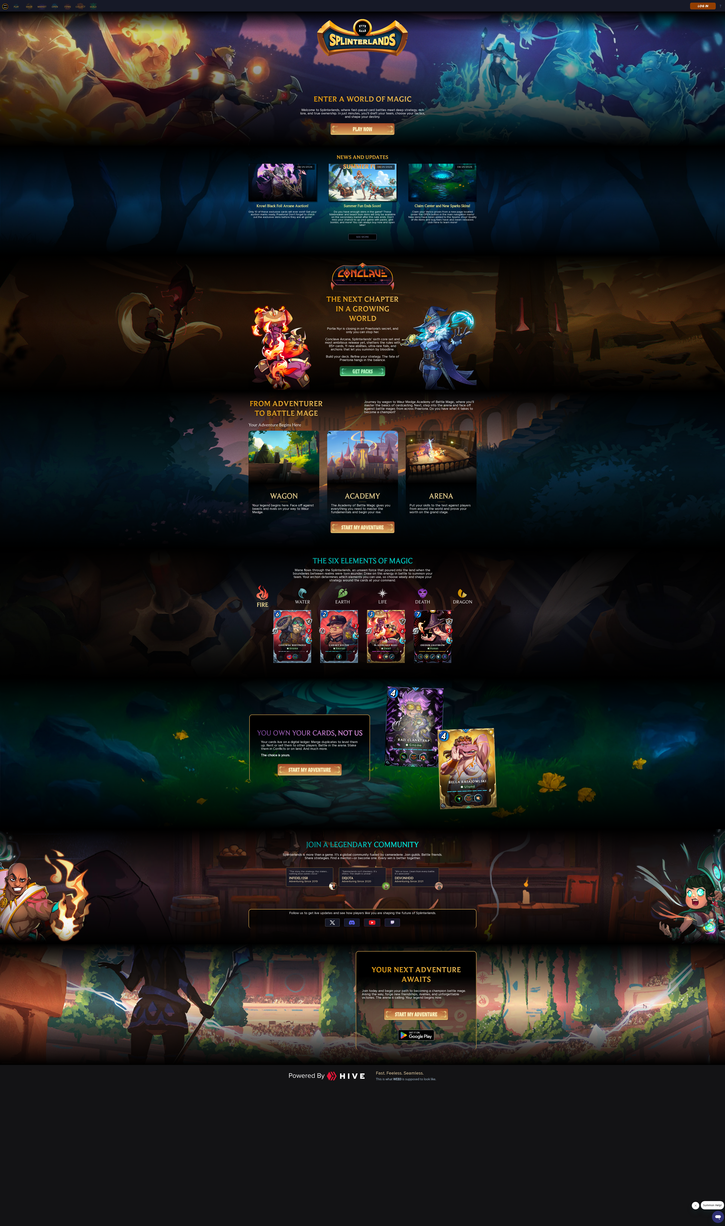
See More (362, 237)
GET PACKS (362, 371)
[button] (292, 636)
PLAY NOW (362, 129)
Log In (703, 6)
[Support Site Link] (720, 6)
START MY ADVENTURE (362, 527)
